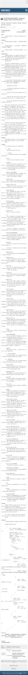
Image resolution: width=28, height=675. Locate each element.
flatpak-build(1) (12, 635)
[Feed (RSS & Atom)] (21, 673)
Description (9, 22)
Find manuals (14, 665)
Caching (24, 22)
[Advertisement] (13, 4)
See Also (9, 24)
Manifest (15, 22)
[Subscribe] (23, 673)
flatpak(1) (7, 634)
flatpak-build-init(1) (16, 656)
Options (19, 22)
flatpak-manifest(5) (16, 634)
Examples (3, 24)
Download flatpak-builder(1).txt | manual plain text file (14, 661)
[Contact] (20, 673)
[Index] (5, 10)
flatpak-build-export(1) (16, 636)
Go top (14, 668)
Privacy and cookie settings (12, 673)
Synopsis (3, 22)
